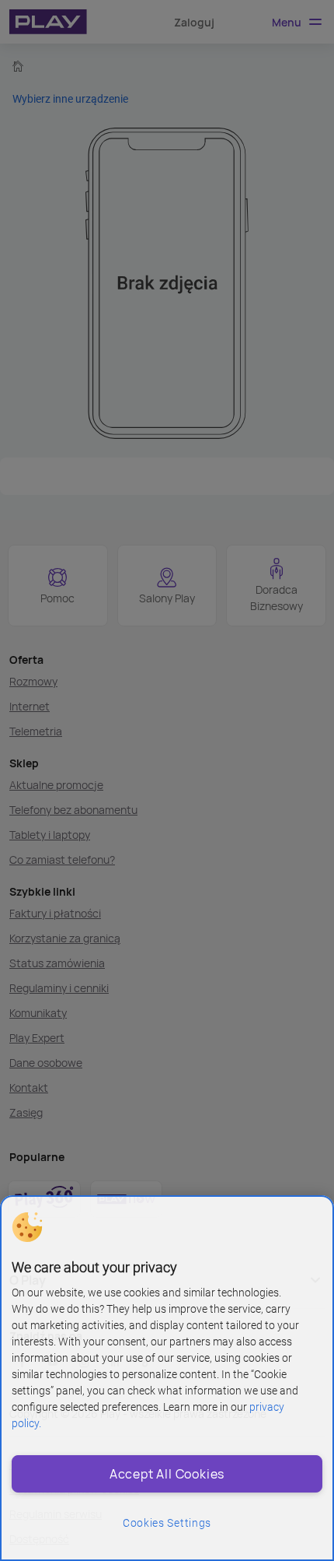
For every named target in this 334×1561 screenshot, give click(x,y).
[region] (167, 1378)
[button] (27, 1227)
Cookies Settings (167, 1523)
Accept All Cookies (167, 1473)
